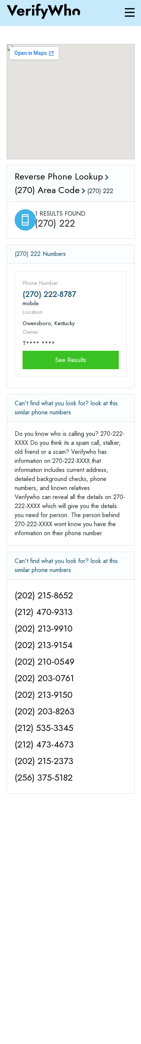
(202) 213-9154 (44, 644)
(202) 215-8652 (44, 595)
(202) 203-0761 (44, 678)
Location (32, 312)
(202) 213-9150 (44, 694)
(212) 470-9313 (44, 611)
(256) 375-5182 (44, 777)
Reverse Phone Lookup (59, 176)
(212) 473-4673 (44, 744)
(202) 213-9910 (44, 628)
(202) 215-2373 (44, 760)
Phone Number (40, 283)
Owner (30, 332)
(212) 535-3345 (44, 727)
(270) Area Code (47, 189)
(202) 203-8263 (44, 711)
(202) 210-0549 (44, 661)
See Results (70, 359)
